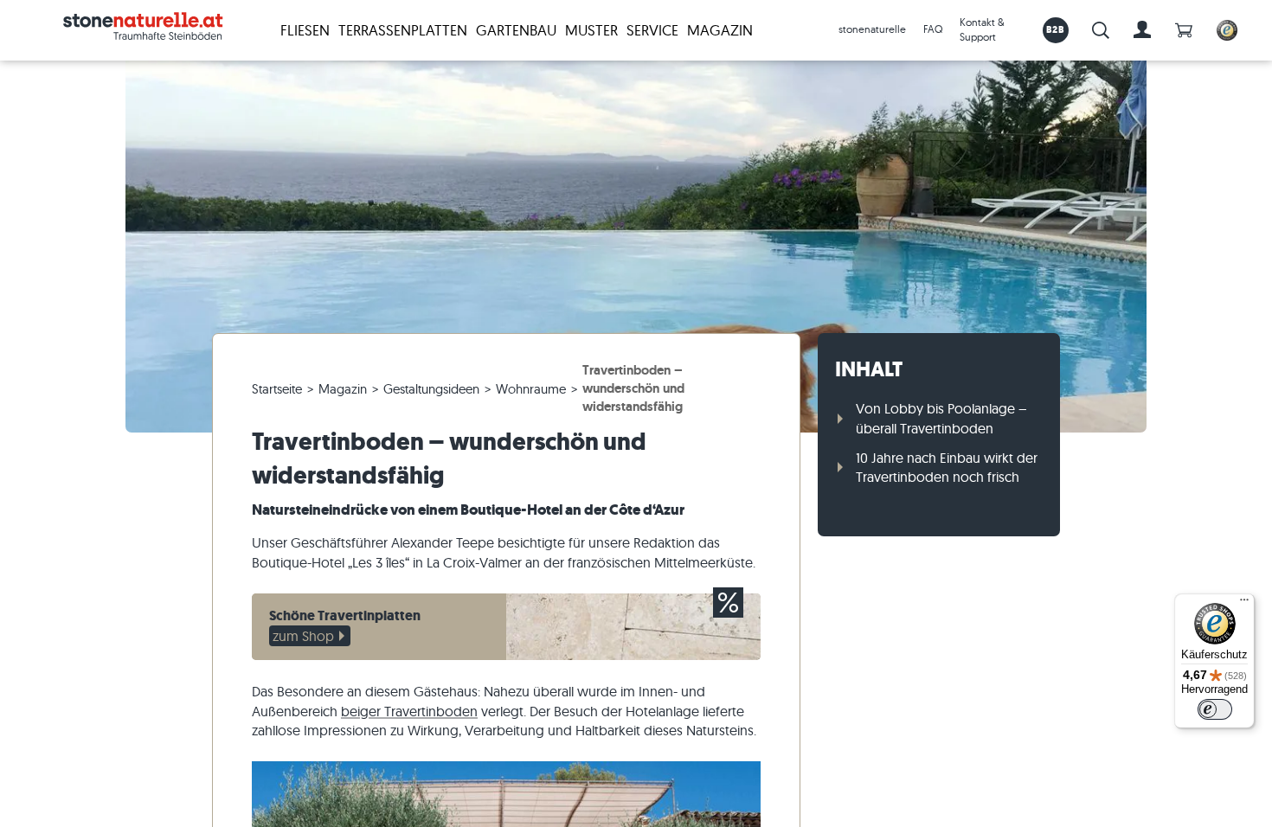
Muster (591, 30)
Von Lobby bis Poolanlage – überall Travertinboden (941, 418)
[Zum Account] (1142, 30)
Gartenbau (516, 30)
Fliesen (305, 30)
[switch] (1215, 709)
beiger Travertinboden (409, 711)
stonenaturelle (872, 28)
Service (652, 30)
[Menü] (1244, 603)
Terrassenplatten (402, 30)
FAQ (932, 28)
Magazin (720, 30)
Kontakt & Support (982, 29)
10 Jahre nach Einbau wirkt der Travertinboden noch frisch (947, 467)
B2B (1055, 29)
